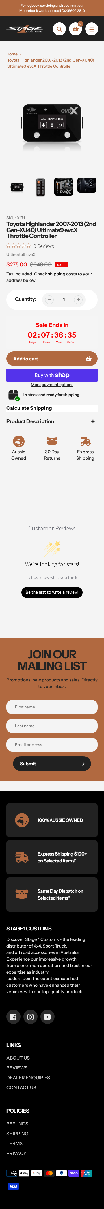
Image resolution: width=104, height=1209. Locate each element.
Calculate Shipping (29, 408)
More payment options (52, 384)
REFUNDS (17, 1124)
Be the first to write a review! (52, 592)
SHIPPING (17, 1133)
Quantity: (25, 299)
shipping (56, 274)
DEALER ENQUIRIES (28, 1077)
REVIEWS (16, 1068)
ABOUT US (18, 1058)
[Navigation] (91, 28)
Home (12, 54)
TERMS (14, 1143)
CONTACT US (21, 1087)
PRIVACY (16, 1153)
